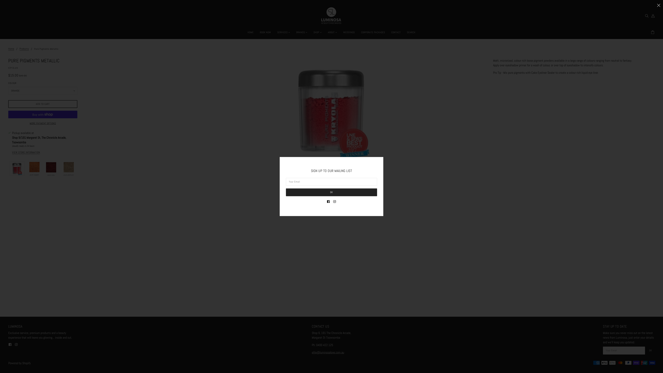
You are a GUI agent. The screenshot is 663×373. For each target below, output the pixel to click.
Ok (331, 192)
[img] (328, 201)
